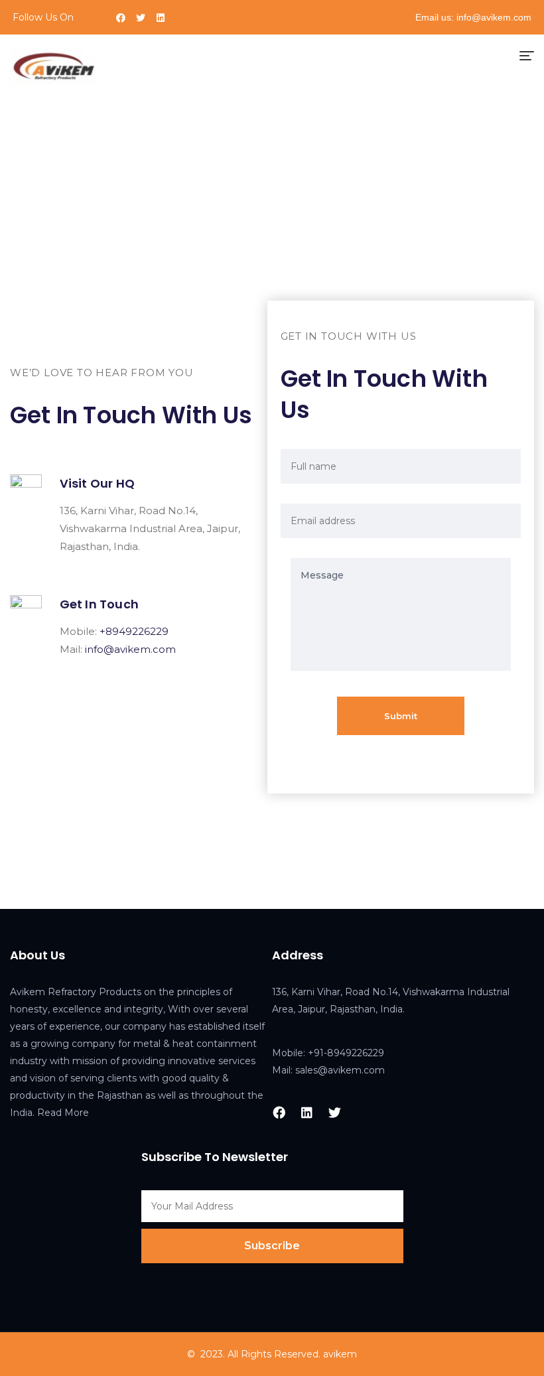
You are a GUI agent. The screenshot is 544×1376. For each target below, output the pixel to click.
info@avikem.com (130, 649)
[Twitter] (140, 18)
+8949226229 (134, 631)
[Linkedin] (160, 18)
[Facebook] (120, 18)
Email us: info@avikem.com (473, 17)
